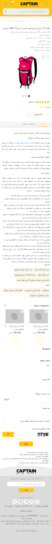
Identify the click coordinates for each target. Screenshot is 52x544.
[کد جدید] (8, 434)
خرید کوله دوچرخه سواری (23, 270)
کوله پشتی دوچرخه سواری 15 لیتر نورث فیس (33, 280)
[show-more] (38, 340)
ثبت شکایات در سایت (24, 506)
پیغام (45, 408)
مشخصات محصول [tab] (29, 124)
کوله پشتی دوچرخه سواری (13, 290)
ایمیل (45, 379)
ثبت (26, 490)
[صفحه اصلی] (49, 21)
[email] (37, 502)
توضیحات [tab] (43, 124)
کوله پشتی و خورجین (32, 290)
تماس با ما (8, 506)
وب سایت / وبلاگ (42, 394)
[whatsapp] (14, 502)
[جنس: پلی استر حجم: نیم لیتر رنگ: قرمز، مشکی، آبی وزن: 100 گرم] (38, 316)
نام (48, 365)
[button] (47, 326)
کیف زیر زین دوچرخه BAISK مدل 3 (40, 328)
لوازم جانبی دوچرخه (26, 21)
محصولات (40, 21)
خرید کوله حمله (43, 275)
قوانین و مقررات (41, 506)
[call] (20, 502)
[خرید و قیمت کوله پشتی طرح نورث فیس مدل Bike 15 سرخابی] (26, 471)
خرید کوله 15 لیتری (42, 270)
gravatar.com (17, 459)
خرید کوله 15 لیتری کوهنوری (25, 275)
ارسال (26, 444)
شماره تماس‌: (44, 516)
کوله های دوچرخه (21, 143)
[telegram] (26, 502)
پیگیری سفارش (26, 511)
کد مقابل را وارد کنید (39, 429)
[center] (5, 11)
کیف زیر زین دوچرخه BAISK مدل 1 (16, 328)
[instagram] (31, 502)
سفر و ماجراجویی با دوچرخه (39, 295)
